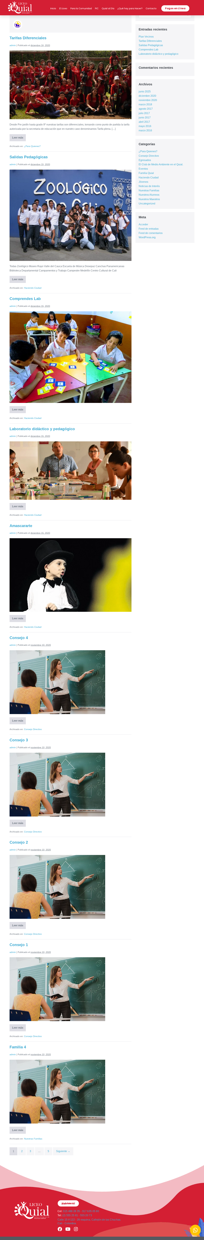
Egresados (145, 160)
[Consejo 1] (57, 989)
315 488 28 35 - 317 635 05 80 (78, 1211)
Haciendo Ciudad (32, 288)
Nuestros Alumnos (149, 194)
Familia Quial (146, 173)
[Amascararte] (70, 575)
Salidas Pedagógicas (29, 157)
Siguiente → (63, 1151)
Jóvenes (143, 181)
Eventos (143, 168)
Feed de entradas (149, 228)
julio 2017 (144, 113)
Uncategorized (147, 203)
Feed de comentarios (151, 233)
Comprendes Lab (25, 298)
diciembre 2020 (147, 95)
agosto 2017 (146, 108)
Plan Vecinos (146, 36)
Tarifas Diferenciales (28, 38)
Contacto (151, 8)
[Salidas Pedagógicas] (70, 215)
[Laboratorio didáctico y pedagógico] (70, 470)
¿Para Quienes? (32, 146)
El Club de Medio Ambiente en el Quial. (161, 164)
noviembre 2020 (148, 100)
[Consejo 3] (57, 785)
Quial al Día (108, 8)
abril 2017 (144, 121)
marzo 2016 (145, 130)
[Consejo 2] (57, 887)
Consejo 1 (19, 945)
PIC (96, 8)
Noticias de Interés (149, 186)
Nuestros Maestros (149, 199)
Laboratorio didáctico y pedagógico (42, 429)
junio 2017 (145, 117)
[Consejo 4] (57, 682)
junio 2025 (145, 91)
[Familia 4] (57, 1092)
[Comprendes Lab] (70, 357)
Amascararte (21, 526)
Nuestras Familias (33, 1138)
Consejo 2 (19, 842)
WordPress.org (147, 237)
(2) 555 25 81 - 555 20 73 (75, 1215)
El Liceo (63, 8)
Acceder (143, 224)
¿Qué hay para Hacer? (129, 8)
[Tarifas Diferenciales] (70, 85)
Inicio (53, 8)
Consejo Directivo (33, 729)
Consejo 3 (19, 740)
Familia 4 (18, 1047)
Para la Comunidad (81, 8)
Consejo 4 (19, 638)
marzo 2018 (145, 104)
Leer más (19, 136)
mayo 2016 (145, 126)
